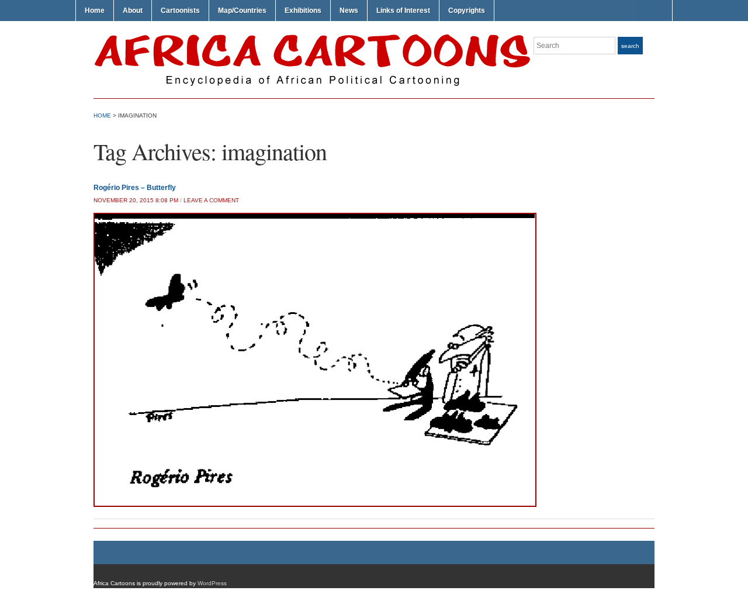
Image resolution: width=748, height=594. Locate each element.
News (349, 10)
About (133, 10)
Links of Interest (403, 10)
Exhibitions (303, 10)
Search (630, 46)
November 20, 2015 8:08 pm (136, 200)
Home (95, 10)
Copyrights (466, 10)
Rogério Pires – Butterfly (135, 188)
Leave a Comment (211, 200)
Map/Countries (242, 10)
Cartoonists (180, 10)
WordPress (212, 583)
